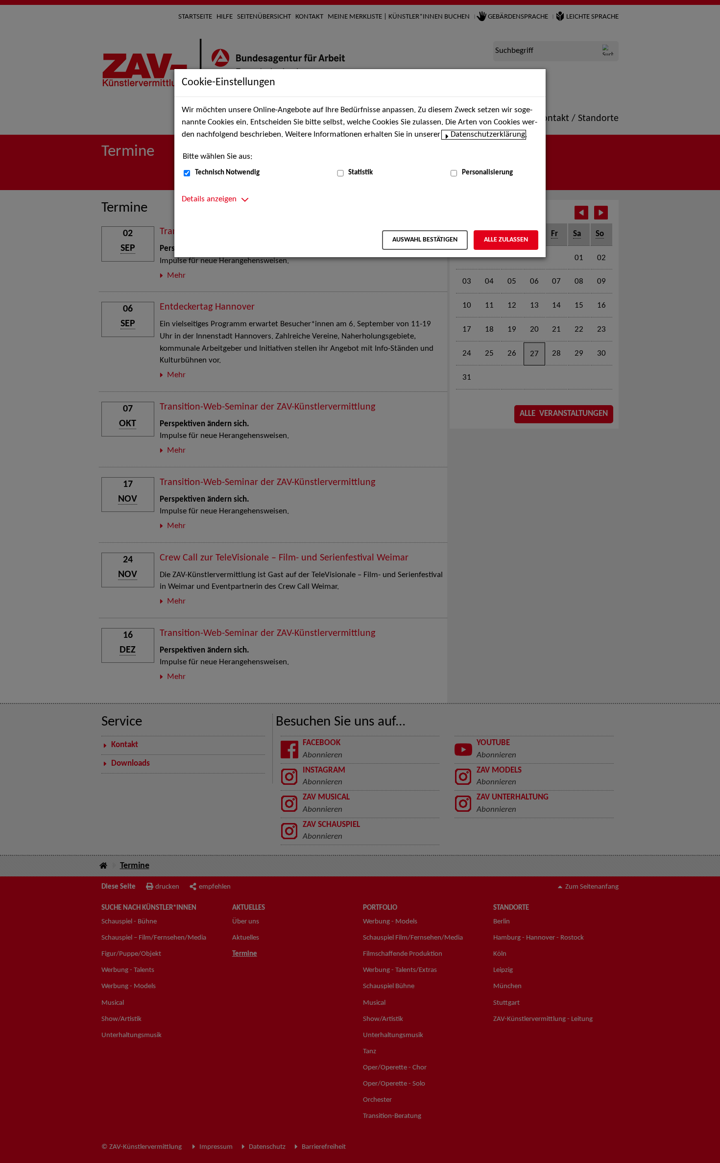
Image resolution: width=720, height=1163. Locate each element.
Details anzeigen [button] (209, 199)
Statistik (360, 172)
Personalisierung (487, 172)
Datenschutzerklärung (488, 135)
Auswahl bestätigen (424, 239)
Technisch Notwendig (227, 172)
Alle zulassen (506, 239)
